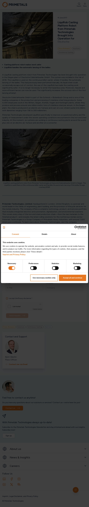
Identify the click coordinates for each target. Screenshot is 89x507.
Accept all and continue (72, 278)
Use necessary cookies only (44, 278)
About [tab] (73, 234)
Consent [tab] (15, 234)
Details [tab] (44, 234)
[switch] (33, 268)
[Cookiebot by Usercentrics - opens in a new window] (76, 227)
